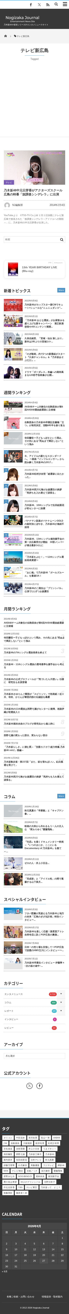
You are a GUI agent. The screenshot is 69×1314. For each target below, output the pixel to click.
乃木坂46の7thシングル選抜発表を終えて (25, 652)
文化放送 (8, 1149)
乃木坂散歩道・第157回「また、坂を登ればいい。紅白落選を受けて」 (33, 763)
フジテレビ (48, 1165)
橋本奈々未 (21, 1193)
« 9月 (4, 1271)
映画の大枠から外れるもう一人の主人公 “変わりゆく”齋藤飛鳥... (44, 828)
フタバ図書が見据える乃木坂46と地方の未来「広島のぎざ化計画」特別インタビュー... (44, 916)
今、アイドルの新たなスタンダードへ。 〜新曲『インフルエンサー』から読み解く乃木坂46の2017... (44, 459)
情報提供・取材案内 (52, 1296)
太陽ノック (32, 1171)
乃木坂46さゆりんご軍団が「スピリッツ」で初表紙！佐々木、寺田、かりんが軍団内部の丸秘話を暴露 (34, 696)
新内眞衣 (8, 1160)
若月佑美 (33, 1138)
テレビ (9, 182)
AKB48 (56, 1138)
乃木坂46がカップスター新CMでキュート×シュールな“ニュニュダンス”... (44, 306)
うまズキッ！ (49, 1149)
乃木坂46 (49, 1154)
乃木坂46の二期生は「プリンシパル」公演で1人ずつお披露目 (44, 590)
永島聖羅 (20, 1149)
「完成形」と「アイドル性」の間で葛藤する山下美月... (44, 880)
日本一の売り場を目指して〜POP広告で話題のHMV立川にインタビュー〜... (44, 949)
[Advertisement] (34, 97)
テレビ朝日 (17, 1171)
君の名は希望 (10, 1182)
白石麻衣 (22, 1165)
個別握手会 (53, 1176)
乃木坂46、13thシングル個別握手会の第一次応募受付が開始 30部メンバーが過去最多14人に (44, 542)
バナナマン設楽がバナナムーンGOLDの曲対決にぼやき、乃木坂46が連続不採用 (44, 524)
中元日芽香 (9, 1187)
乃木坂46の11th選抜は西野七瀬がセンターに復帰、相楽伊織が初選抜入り (34, 710)
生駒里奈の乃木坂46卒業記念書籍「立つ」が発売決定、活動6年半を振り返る (45, 424)
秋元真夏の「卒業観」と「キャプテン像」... (44, 812)
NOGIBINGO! (25, 1176)
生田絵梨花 (21, 1160)
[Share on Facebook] (31, 5)
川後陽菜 (27, 1143)
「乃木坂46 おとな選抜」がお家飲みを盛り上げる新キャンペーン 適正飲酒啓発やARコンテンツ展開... (45, 323)
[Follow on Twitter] (39, 5)
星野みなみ (9, 1176)
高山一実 (45, 1138)
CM (5, 1143)
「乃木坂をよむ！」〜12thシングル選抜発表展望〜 (44, 559)
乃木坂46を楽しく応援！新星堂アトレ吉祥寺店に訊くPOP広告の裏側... (44, 933)
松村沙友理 (53, 1143)
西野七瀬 (20, 1154)
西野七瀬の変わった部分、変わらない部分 (26, 735)
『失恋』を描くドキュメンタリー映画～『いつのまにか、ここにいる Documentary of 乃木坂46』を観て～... (34, 846)
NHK (6, 1171)
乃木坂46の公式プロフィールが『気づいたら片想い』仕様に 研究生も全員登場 (34, 681)
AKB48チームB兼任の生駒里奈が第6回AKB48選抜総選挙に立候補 (44, 408)
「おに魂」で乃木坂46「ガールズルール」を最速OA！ (44, 574)
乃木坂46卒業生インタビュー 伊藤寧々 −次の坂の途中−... (45, 964)
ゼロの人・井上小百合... (37, 863)
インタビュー (29, 1019)
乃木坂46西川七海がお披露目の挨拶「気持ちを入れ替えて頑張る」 (43, 491)
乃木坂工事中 (35, 1154)
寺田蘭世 (8, 1154)
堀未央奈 (40, 1176)
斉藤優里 (35, 1165)
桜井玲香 (39, 1143)
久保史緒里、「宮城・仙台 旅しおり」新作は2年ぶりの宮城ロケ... (44, 340)
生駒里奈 (15, 1143)
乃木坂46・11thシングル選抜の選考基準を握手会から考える (34, 666)
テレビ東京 (31, 1187)
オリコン (8, 1138)
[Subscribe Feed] (47, 5)
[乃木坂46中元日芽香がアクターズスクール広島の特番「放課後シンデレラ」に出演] (34, 167)
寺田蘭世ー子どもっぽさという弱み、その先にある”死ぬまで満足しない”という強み (44, 441)
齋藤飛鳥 (58, 1171)
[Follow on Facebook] (39, 1086)
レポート (29, 1011)
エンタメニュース (29, 994)
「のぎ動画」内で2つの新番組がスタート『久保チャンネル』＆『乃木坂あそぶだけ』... (45, 357)
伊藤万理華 (9, 1165)
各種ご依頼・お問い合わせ (20, 1296)
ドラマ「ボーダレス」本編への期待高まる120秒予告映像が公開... (44, 374)
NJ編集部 (17, 205)
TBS (20, 1187)
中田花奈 (20, 1138)
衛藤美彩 (8, 1193)
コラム (29, 1002)
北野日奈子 (49, 1182)
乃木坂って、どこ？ (51, 1187)
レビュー (29, 1027)
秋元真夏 (49, 1160)
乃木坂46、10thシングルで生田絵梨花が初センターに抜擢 (44, 507)
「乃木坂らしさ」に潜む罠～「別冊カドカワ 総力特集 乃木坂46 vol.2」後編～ (34, 749)
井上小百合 (34, 1149)
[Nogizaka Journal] (22, 22)
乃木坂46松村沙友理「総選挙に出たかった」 (44, 475)
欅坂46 (61, 1165)
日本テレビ (36, 1160)
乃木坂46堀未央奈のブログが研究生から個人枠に (29, 723)
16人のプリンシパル (30, 1182)
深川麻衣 (45, 1171)
